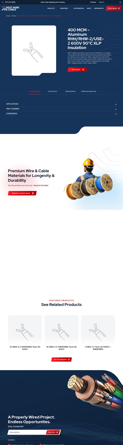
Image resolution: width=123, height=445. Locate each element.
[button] (120, 2)
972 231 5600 (10, 2)
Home (8, 16)
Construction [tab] (52, 91)
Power (14, 16)
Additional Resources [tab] (88, 91)
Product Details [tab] (34, 91)
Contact (93, 2)
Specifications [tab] (70, 91)
